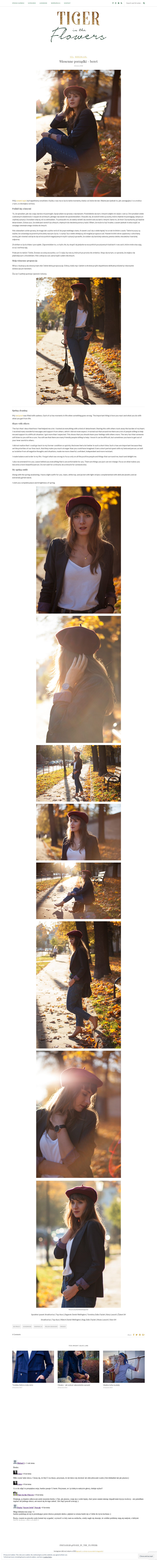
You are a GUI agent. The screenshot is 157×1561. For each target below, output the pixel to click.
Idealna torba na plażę (111, 1385)
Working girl (81, 56)
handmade (27, 1326)
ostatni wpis (21, 200)
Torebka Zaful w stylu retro (22, 1385)
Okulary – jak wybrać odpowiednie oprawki (74, 1385)
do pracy (16, 1326)
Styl (72, 56)
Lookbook (43, 3)
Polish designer (51, 1326)
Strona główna (18, 3)
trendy (63, 1326)
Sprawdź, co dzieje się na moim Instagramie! (89, 1551)
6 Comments (16, 1334)
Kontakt (67, 3)
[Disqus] (78, 1426)
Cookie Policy (47, 1557)
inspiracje (38, 1326)
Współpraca (55, 3)
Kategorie (32, 3)
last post (19, 415)
